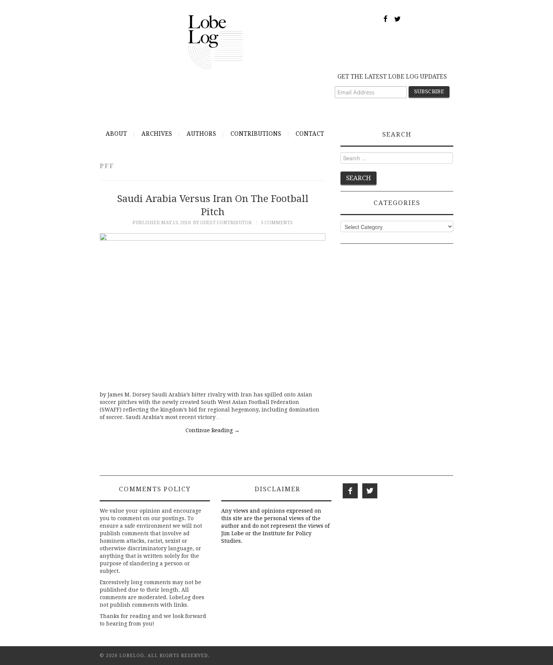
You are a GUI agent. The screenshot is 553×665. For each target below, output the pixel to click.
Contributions (256, 134)
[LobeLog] (215, 42)
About (116, 134)
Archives (156, 134)
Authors (201, 134)
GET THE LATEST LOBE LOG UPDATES (392, 76)
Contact (310, 134)
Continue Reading (212, 430)
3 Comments (277, 222)
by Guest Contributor (222, 222)
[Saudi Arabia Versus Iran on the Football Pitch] (212, 308)
